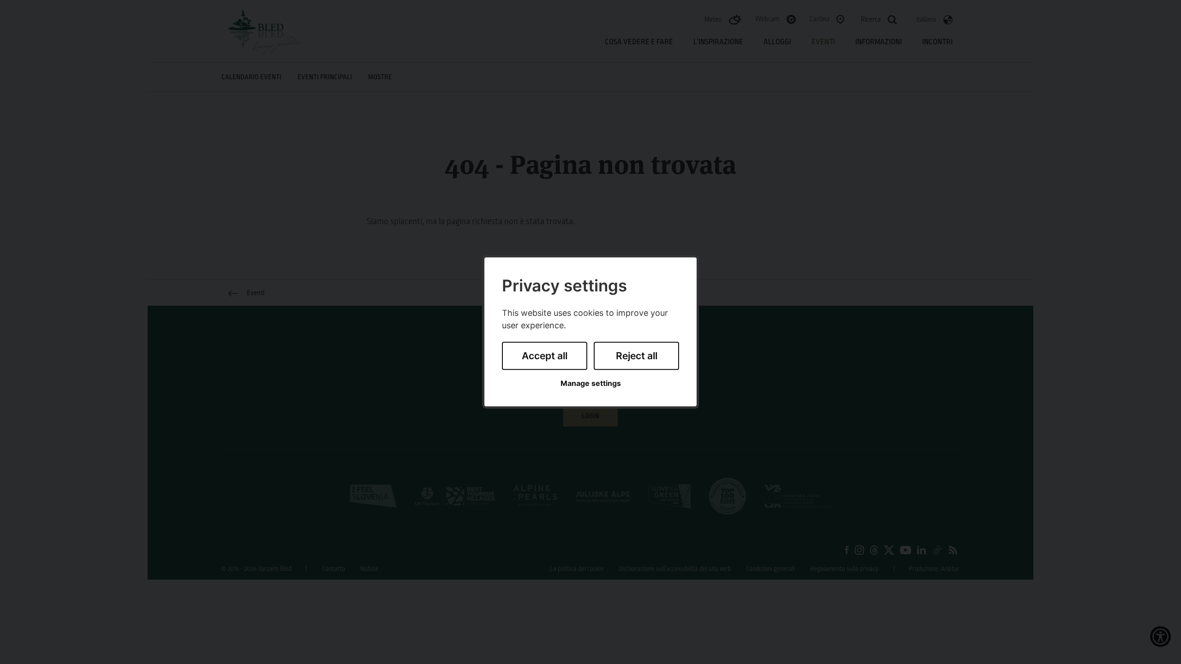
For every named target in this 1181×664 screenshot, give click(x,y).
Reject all (636, 356)
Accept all (544, 356)
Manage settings (591, 383)
